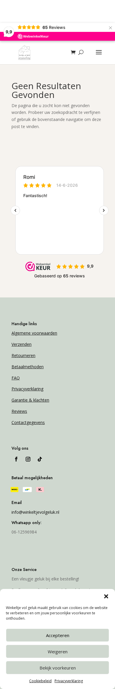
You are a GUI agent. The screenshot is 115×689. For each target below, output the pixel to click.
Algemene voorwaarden (34, 333)
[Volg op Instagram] (28, 459)
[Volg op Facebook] (16, 459)
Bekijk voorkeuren (58, 668)
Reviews (19, 411)
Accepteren (57, 635)
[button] (106, 596)
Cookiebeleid (40, 680)
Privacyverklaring (69, 680)
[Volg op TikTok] (40, 459)
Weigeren (58, 651)
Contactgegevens (28, 422)
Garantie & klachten (30, 400)
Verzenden (22, 344)
